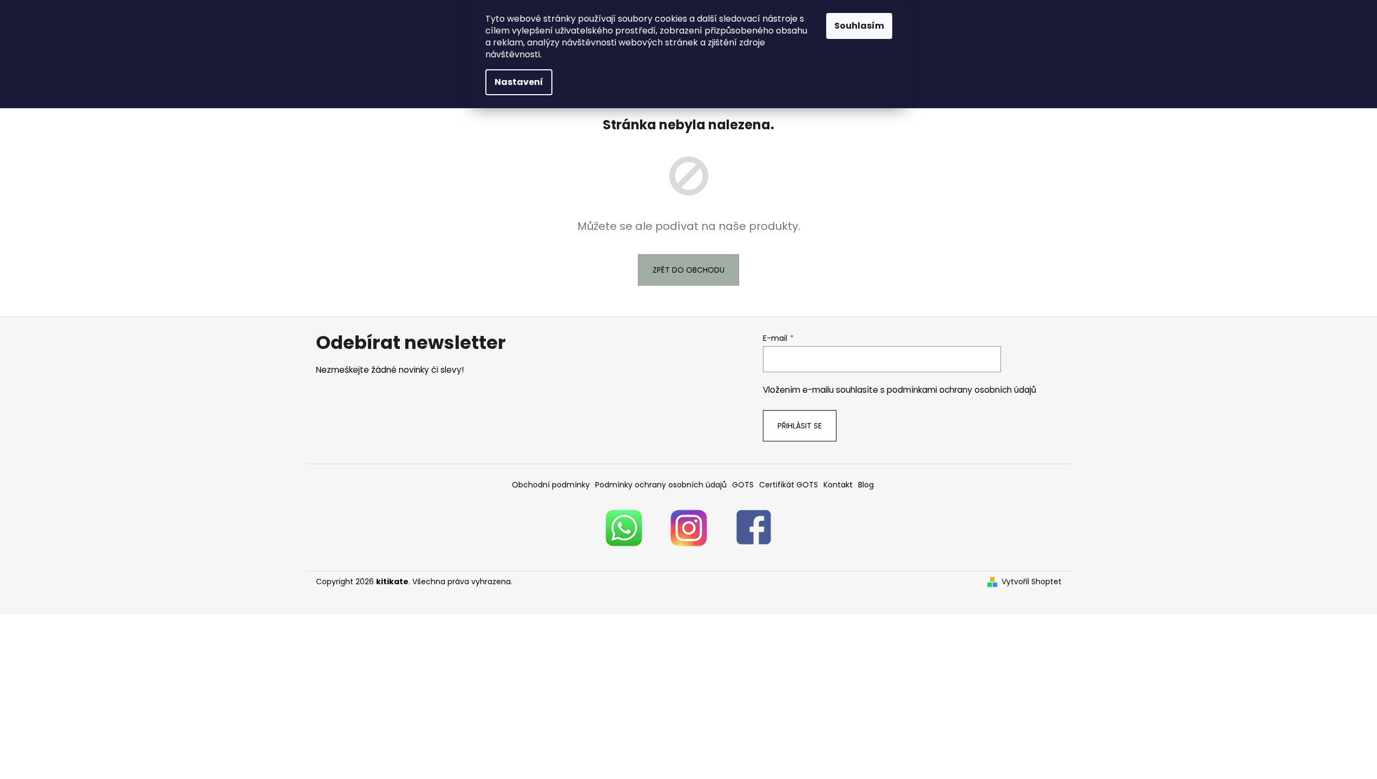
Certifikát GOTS (788, 484)
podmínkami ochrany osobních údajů (961, 389)
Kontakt (838, 484)
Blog (866, 484)
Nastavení (519, 82)
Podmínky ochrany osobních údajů (661, 484)
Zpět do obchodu (688, 270)
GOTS (743, 484)
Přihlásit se (800, 425)
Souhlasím (859, 25)
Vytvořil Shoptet (1032, 582)
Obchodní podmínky (551, 484)
